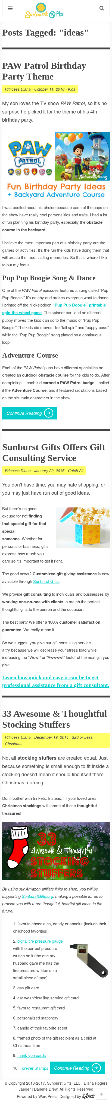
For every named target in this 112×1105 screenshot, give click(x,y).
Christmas (13, 743)
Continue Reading (24, 413)
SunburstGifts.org (37, 896)
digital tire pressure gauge (40, 941)
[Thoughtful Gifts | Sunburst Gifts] (44, 16)
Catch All (75, 470)
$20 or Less (82, 737)
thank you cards (31, 1055)
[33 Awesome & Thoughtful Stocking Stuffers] (56, 851)
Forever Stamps (34, 1068)
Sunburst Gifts (46, 581)
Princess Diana (18, 89)
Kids (71, 89)
